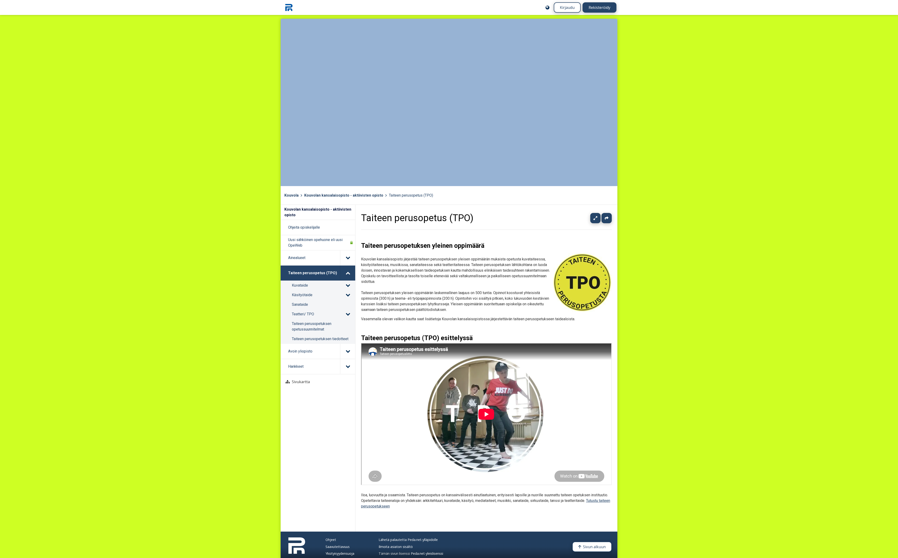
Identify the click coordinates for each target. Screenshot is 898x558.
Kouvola (291, 195)
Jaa (606, 218)
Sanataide (300, 304)
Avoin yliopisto (300, 351)
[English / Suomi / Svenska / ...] (547, 7)
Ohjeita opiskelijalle (304, 227)
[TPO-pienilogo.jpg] (582, 311)
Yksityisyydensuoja (340, 553)
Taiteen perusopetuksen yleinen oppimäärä (422, 245)
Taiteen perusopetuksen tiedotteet (320, 339)
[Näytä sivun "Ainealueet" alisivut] (347, 257)
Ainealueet (296, 258)
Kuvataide (300, 285)
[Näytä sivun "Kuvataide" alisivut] (347, 285)
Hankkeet (296, 366)
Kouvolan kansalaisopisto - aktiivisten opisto (343, 195)
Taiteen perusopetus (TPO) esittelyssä (417, 338)
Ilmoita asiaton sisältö (396, 546)
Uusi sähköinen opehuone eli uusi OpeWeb (315, 243)
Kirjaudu (567, 7)
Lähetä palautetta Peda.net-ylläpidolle (408, 539)
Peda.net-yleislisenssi (427, 553)
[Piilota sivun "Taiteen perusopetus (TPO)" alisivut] (347, 273)
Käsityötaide (302, 295)
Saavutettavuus (338, 546)
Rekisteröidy (599, 7)
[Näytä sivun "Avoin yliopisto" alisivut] (347, 351)
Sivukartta (301, 381)
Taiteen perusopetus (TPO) (411, 195)
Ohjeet (331, 539)
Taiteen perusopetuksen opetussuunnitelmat (311, 326)
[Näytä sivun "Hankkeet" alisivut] (347, 366)
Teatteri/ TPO (303, 314)
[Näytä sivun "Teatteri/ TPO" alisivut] (347, 314)
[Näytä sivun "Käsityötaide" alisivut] (347, 295)
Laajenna (600, 218)
